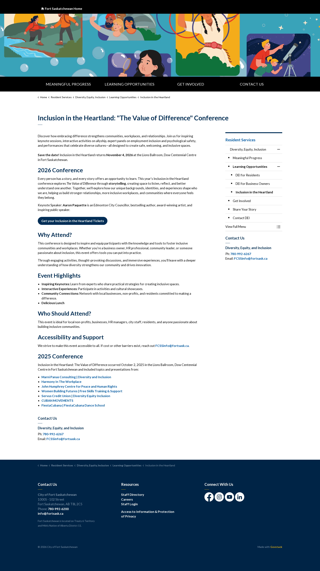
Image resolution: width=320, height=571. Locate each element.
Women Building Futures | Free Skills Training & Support (81, 391)
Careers (127, 499)
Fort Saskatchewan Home (63, 9)
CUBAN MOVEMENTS (57, 400)
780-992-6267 (53, 434)
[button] (250, 226)
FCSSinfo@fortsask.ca (172, 346)
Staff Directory (132, 495)
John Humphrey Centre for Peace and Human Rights (79, 386)
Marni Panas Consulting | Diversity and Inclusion (76, 377)
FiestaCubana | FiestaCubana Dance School (73, 405)
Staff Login (129, 504)
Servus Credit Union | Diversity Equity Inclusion (75, 396)
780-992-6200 (58, 509)
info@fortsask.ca (50, 513)
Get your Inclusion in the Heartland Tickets (72, 221)
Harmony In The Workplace (61, 382)
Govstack (276, 546)
